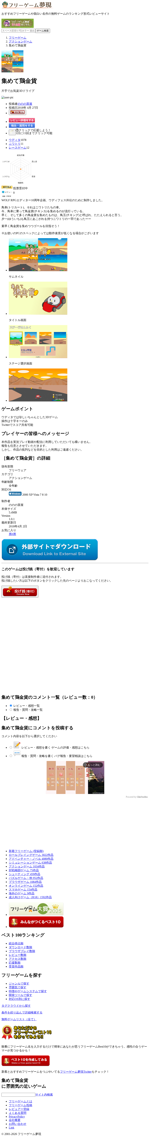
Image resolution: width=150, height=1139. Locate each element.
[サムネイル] (38, 270)
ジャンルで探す (19, 983)
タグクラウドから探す (16, 1005)
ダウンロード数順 (20, 947)
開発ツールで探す (20, 995)
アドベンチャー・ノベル (31, 858)
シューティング (24, 874)
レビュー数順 (17, 954)
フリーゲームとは (20, 1101)
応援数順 (14, 962)
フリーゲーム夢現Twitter (76, 1071)
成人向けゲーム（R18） (30, 897)
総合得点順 (16, 943)
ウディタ (14, 139)
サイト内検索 (44, 1094)
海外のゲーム (21, 893)
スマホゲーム (23, 889)
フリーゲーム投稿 (20, 1105)
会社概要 (14, 1120)
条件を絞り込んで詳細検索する (21, 1012)
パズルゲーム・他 (26, 878)
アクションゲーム (27, 866)
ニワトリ (14, 143)
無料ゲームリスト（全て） (19, 1019)
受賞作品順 (16, 966)
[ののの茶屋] (49, 559)
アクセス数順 (17, 958)
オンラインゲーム (26, 885)
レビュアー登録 (19, 1109)
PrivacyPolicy (17, 1116)
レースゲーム (17, 147)
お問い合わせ (17, 1123)
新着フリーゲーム (26, 851)
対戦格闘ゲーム (24, 870)
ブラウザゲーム (25, 881)
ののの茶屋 (25, 103)
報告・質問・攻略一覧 (28, 709)
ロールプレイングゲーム (31, 854)
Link (11, 1127)
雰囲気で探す (17, 987)
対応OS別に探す (19, 998)
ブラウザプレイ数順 (22, 951)
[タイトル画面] (38, 313)
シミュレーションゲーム (30, 862)
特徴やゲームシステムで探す (28, 991)
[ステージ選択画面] (38, 357)
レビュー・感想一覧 (26, 705)
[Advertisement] (28, 620)
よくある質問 (17, 1112)
